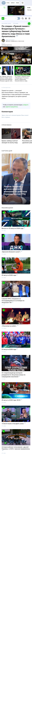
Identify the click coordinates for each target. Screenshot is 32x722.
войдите (25, 105)
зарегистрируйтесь (12, 107)
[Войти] (26, 18)
